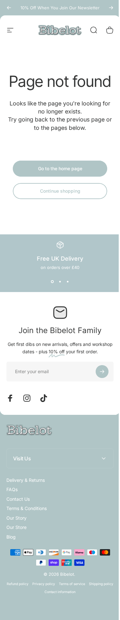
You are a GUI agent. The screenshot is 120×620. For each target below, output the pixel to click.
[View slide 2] (60, 281)
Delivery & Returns (25, 480)
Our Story (16, 518)
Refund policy (29, 599)
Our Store (16, 527)
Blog (11, 537)
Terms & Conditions (26, 508)
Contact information (71, 607)
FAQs (12, 489)
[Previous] (9, 7)
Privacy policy (55, 599)
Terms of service (84, 599)
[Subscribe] (102, 371)
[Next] (111, 7)
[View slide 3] (68, 281)
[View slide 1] (52, 281)
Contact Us (18, 499)
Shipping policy (40, 607)
